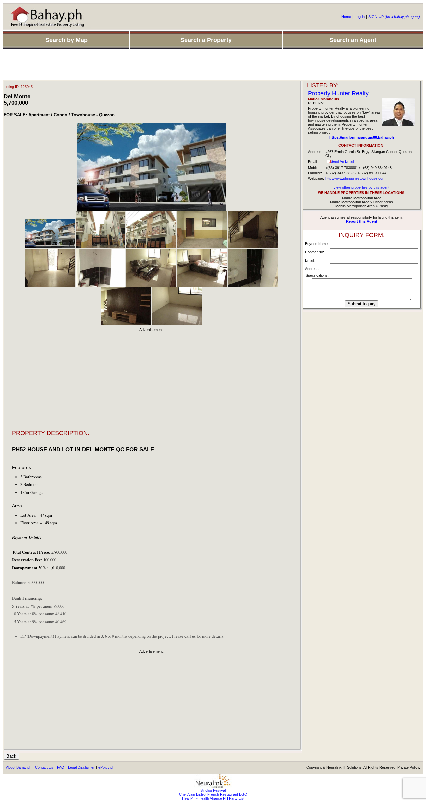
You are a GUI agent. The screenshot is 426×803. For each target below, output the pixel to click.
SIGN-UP (394, 17)
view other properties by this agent (361, 187)
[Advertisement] (213, 65)
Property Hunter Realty (338, 93)
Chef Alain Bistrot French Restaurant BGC (213, 794)
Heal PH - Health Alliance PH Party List (213, 798)
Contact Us (44, 767)
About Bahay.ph (18, 767)
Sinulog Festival (213, 790)
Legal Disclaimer (81, 767)
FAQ (60, 767)
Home (346, 17)
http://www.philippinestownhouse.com (355, 178)
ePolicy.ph (106, 767)
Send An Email (342, 161)
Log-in (360, 17)
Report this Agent (361, 221)
